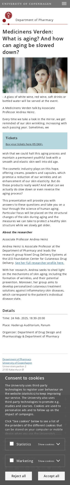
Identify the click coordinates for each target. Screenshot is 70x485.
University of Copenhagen (17, 362)
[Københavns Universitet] (7, 18)
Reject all (18, 476)
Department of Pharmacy (17, 359)
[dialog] (35, 429)
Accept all (51, 476)
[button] (64, 3)
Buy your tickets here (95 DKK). (24, 144)
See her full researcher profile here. (39, 263)
